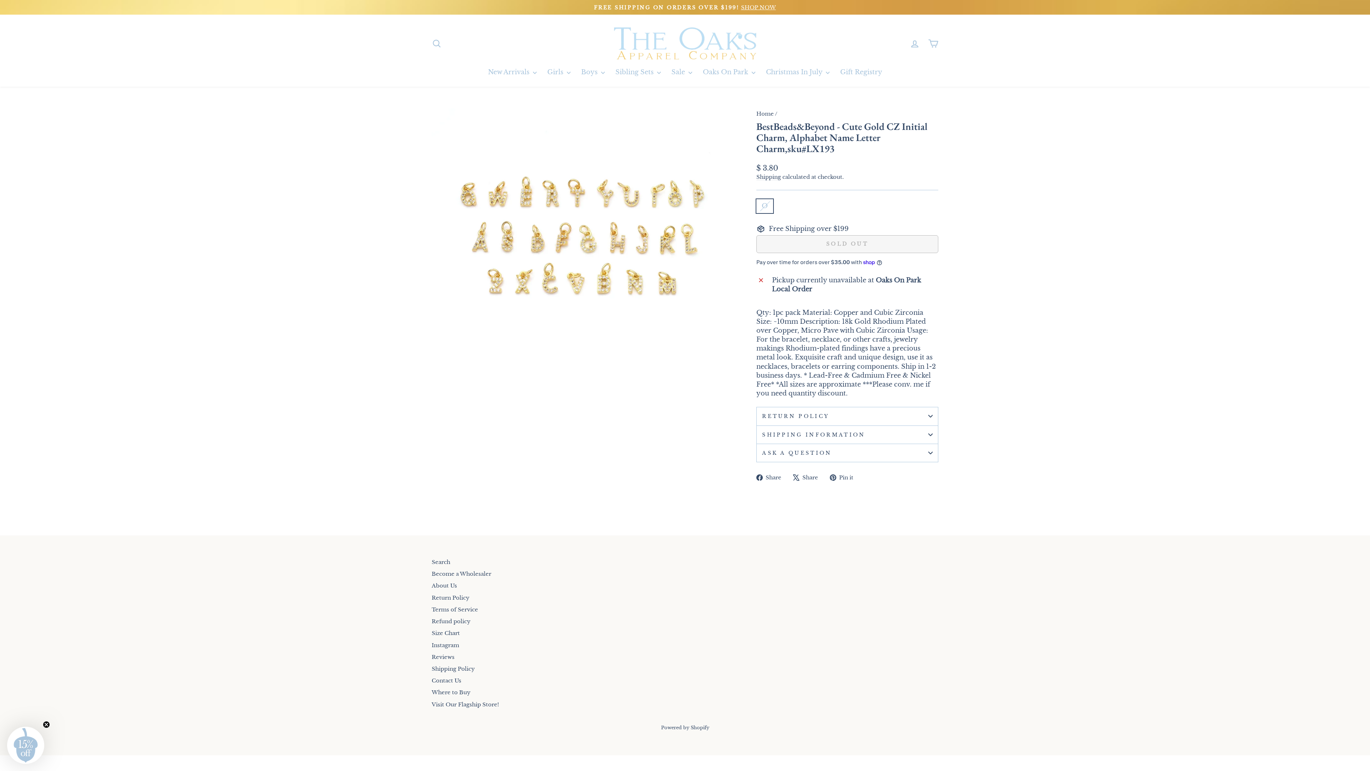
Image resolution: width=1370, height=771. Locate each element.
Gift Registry (861, 72)
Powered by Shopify (685, 727)
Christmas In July (795, 72)
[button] (25, 745)
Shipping (768, 176)
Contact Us (446, 680)
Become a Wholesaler (461, 573)
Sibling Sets (635, 72)
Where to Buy (451, 692)
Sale (679, 72)
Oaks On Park (726, 72)
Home (765, 113)
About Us (444, 585)
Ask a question (797, 453)
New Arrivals (509, 72)
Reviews (443, 657)
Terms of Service (455, 609)
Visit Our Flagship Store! (465, 704)
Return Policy (795, 416)
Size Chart (446, 633)
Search (441, 562)
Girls (556, 72)
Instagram (445, 645)
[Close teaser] (46, 724)
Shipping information (813, 435)
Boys (590, 72)
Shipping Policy (453, 668)
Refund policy (451, 621)
